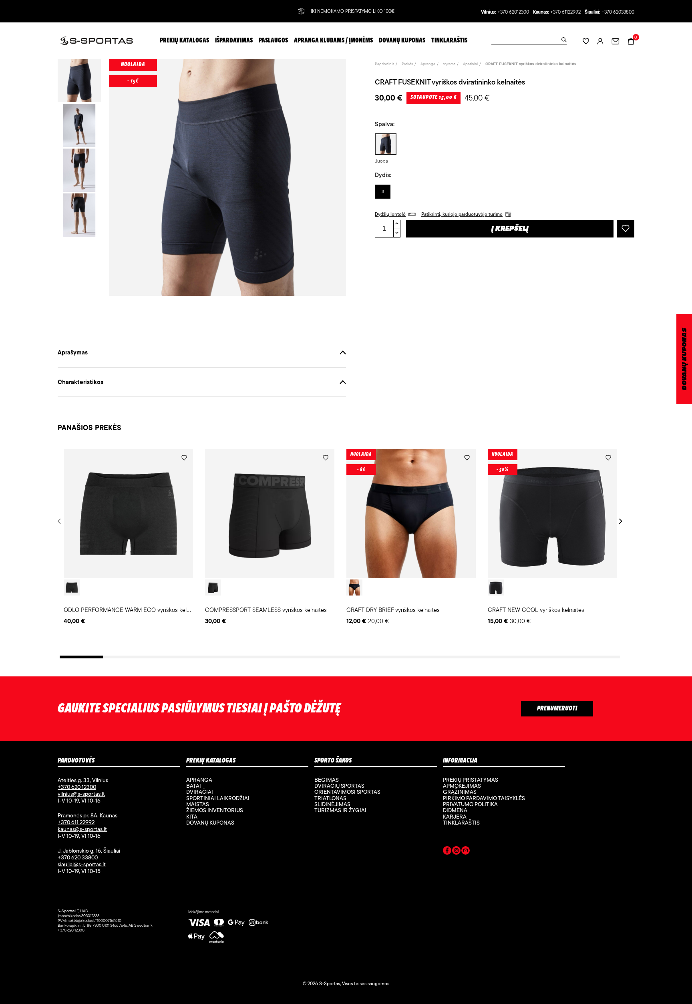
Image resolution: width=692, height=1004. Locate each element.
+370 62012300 (513, 12)
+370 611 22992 (76, 822)
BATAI (193, 785)
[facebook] (447, 851)
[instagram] (456, 851)
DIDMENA (455, 810)
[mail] (465, 851)
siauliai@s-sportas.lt (82, 864)
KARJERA (455, 816)
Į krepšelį (510, 229)
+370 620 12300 (77, 787)
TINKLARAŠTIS (461, 822)
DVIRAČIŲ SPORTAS (339, 785)
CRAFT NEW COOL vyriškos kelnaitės (536, 610)
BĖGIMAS (326, 779)
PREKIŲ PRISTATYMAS (470, 779)
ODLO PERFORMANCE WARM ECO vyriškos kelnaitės (133, 610)
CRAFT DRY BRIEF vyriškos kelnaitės (393, 610)
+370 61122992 (565, 12)
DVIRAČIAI (199, 791)
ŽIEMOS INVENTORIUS (214, 810)
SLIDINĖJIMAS (332, 804)
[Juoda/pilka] (213, 587)
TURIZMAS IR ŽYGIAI (340, 810)
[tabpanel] (128, 537)
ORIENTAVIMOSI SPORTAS (347, 791)
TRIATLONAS (330, 798)
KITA (191, 816)
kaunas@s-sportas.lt (82, 829)
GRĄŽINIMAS (460, 791)
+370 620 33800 (78, 857)
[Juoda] (72, 587)
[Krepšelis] (631, 40)
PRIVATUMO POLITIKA (470, 804)
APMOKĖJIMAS (462, 785)
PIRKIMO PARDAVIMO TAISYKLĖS (484, 798)
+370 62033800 (617, 12)
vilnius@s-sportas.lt (81, 793)
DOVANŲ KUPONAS (684, 359)
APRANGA (199, 779)
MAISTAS (197, 804)
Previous (61, 521)
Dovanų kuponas (210, 822)
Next (619, 521)
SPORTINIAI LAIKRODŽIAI (217, 798)
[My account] (600, 40)
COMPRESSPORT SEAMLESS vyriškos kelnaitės (266, 610)
